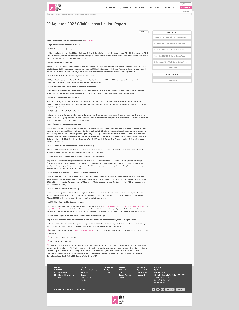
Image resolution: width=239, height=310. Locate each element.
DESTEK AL (186, 7)
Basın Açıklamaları (60, 272)
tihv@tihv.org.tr (161, 282)
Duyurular (57, 277)
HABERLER (110, 7)
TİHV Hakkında (124, 270)
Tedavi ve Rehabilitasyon (89, 270)
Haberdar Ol (141, 275)
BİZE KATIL (169, 7)
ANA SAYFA (58, 267)
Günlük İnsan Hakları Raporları (64, 275)
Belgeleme (84, 272)
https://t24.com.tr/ (54, 209)
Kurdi (188, 4)
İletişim (121, 277)
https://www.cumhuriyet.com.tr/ (114, 206)
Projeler (83, 280)
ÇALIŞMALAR (125, 7)
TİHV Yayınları (108, 270)
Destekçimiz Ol (142, 270)
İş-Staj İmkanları (142, 272)
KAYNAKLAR (140, 7)
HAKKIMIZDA (155, 7)
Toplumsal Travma (87, 277)
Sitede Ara (186, 11)
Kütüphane (107, 272)
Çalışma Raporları (125, 275)
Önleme (83, 275)
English (183, 4)
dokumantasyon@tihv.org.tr (83, 230)
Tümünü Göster (172, 67)
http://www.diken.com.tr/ (136, 206)
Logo (121, 272)
